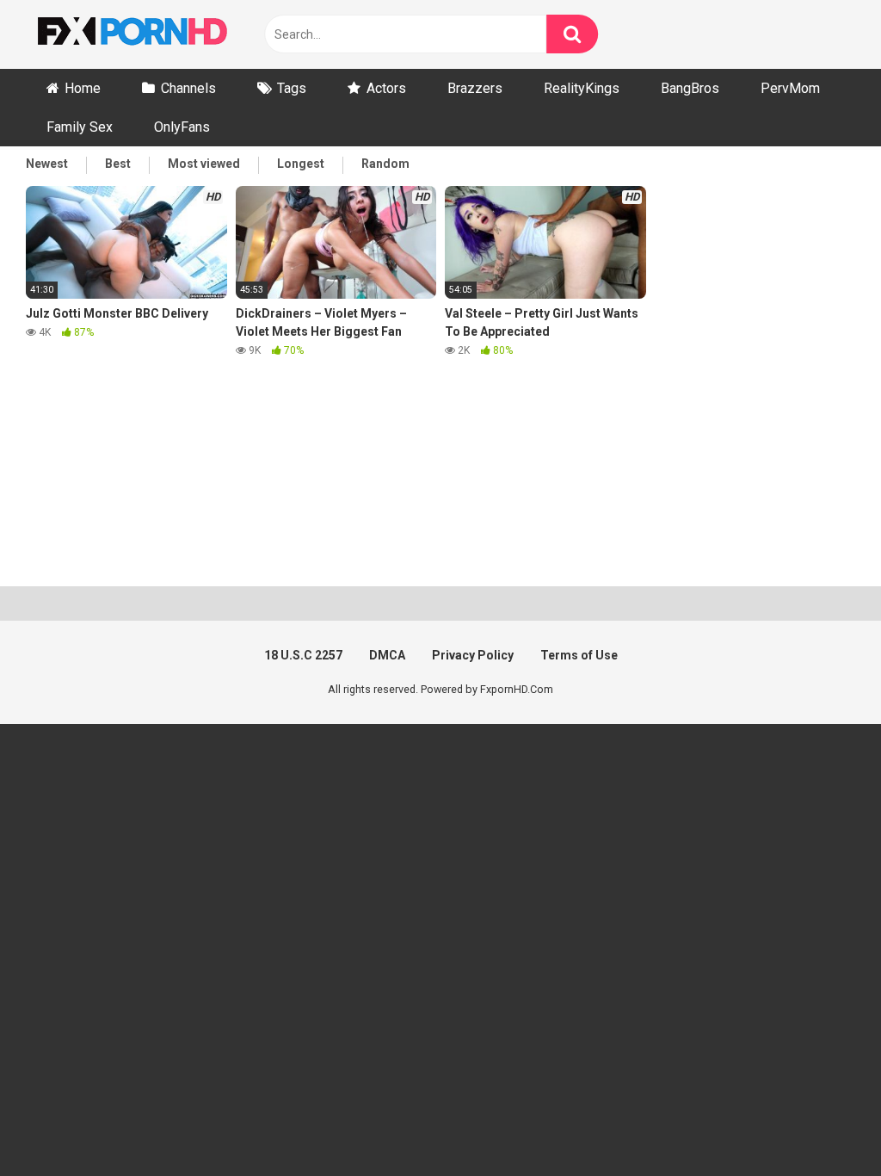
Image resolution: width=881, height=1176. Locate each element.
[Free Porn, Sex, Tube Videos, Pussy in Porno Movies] (155, 34)
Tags (291, 88)
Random (385, 163)
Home (83, 88)
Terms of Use (579, 655)
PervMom (790, 88)
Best (118, 163)
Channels (188, 88)
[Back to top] (823, 1124)
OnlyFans (182, 127)
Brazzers (474, 88)
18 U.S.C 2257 (303, 655)
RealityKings (581, 88)
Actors (386, 88)
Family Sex (79, 127)
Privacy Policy (473, 655)
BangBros (690, 88)
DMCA (387, 655)
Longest (300, 163)
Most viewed (204, 163)
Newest (47, 163)
